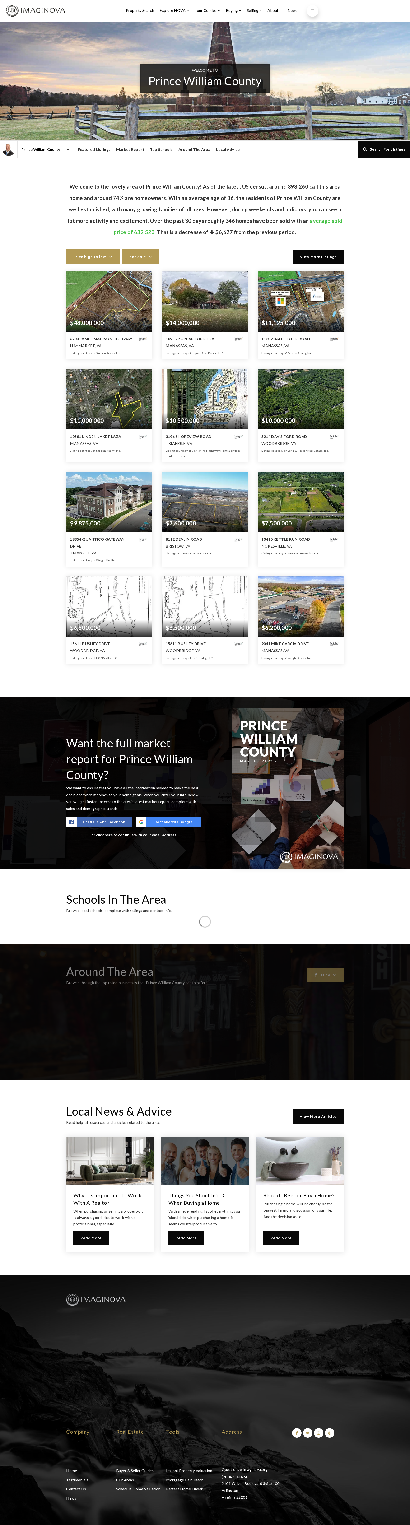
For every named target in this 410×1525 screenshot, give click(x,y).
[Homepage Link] (96, 1299)
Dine (325, 974)
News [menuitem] (293, 10)
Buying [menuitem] (232, 10)
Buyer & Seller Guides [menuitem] (135, 1470)
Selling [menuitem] (253, 10)
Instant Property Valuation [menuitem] (189, 1470)
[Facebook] (296, 1433)
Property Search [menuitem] (140, 10)
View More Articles (318, 1116)
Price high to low (89, 256)
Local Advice (228, 149)
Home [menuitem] (71, 1470)
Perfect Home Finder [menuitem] (184, 1489)
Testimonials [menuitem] (77, 1480)
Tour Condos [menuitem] (206, 10)
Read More (91, 1238)
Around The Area (194, 149)
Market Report (130, 149)
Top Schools (161, 149)
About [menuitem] (273, 10)
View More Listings (318, 256)
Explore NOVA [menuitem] (173, 10)
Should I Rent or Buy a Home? (299, 1195)
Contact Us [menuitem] (76, 1489)
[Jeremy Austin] (8, 149)
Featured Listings (94, 149)
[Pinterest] (328, 1433)
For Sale (138, 256)
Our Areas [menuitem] (125, 1480)
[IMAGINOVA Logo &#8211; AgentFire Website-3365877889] (35, 10)
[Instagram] (317, 1433)
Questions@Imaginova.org (245, 1469)
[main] (205, 648)
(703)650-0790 (235, 1476)
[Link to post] (110, 1161)
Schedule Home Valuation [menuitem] (138, 1489)
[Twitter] (307, 1433)
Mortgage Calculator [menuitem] (184, 1480)
